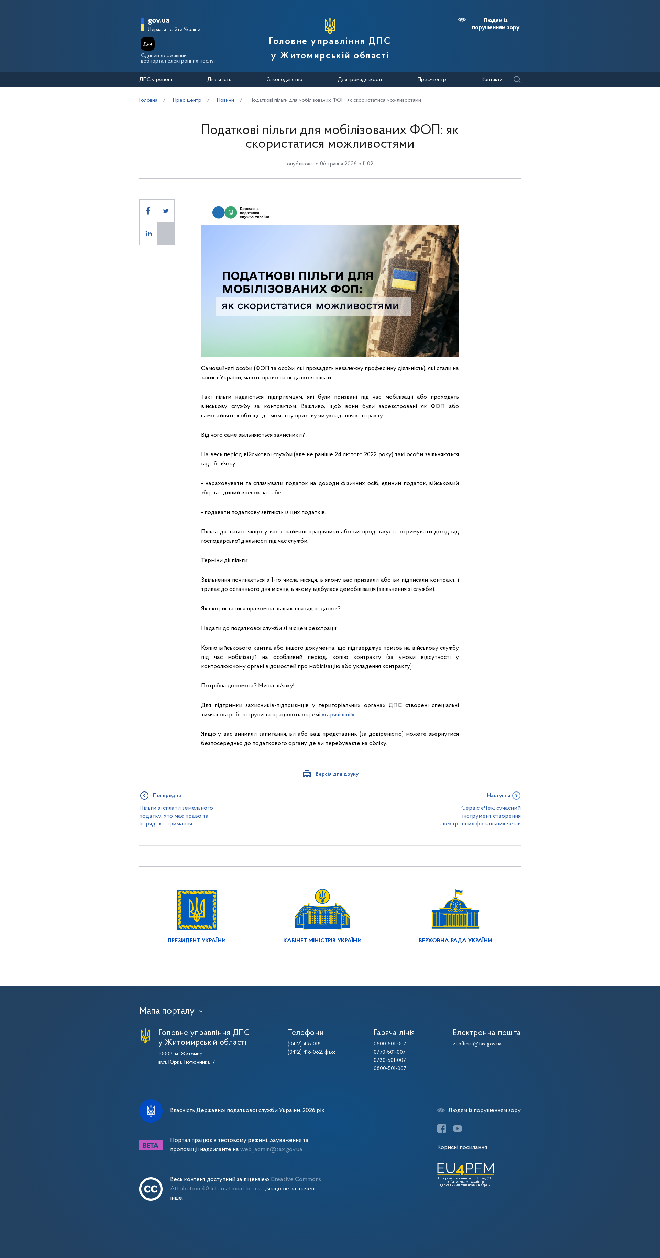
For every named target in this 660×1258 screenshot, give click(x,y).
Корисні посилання (462, 1147)
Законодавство (284, 79)
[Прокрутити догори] (625, 1230)
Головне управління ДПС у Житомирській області (330, 49)
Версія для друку (337, 774)
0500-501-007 (390, 1044)
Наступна (498, 795)
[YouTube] (457, 1128)
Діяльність (219, 79)
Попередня (167, 795)
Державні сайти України (174, 29)
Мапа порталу (167, 1011)
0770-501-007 (390, 1052)
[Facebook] (441, 1128)
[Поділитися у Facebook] (148, 211)
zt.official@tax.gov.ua (477, 1044)
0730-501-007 (390, 1060)
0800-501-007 (390, 1068)
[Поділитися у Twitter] (165, 211)
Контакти (492, 79)
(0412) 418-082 (305, 1052)
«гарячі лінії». (338, 715)
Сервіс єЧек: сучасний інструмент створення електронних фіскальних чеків (480, 816)
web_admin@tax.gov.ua (271, 1150)
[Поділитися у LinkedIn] (148, 233)
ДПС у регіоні (155, 79)
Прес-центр (432, 79)
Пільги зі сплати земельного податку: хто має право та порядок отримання (176, 816)
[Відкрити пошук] (517, 80)
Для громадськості (360, 79)
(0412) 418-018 (304, 1044)
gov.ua (158, 21)
